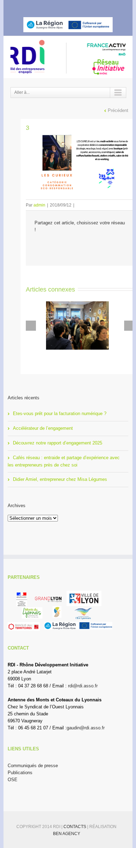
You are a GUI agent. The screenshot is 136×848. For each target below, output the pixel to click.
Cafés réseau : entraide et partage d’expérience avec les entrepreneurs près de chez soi (64, 461)
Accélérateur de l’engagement (43, 428)
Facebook (47, 6)
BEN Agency (66, 833)
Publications (20, 772)
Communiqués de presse (33, 765)
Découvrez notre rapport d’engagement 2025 (57, 443)
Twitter (59, 6)
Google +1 (76, 245)
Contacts (75, 826)
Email (91, 245)
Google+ (86, 6)
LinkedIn (72, 5)
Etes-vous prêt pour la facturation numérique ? (59, 413)
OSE (12, 779)
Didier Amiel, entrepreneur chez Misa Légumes (60, 479)
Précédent (118, 110)
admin (39, 205)
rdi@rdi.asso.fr (83, 685)
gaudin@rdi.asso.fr (86, 727)
